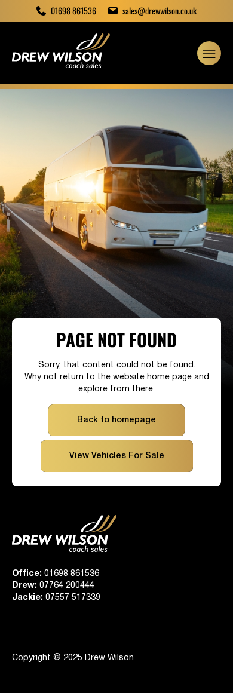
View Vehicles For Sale (116, 456)
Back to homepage (116, 420)
